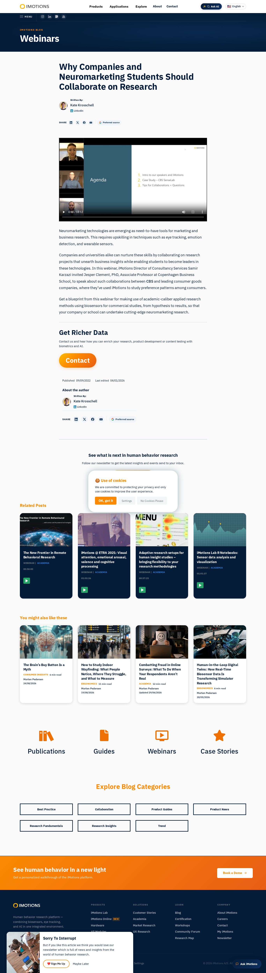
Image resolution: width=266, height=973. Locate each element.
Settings (127, 500)
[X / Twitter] (57, 17)
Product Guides (161, 809)
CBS (149, 281)
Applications (119, 6)
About (157, 6)
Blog (178, 912)
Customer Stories (144, 912)
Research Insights (104, 826)
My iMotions (225, 931)
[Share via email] (91, 122)
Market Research (144, 925)
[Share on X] (77, 122)
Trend (162, 826)
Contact (172, 6)
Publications (46, 751)
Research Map (184, 938)
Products (96, 6)
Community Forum (187, 931)
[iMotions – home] (27, 905)
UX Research (141, 931)
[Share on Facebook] (84, 122)
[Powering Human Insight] (34, 6)
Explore (141, 6)
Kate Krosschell (82, 105)
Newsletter (224, 938)
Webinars (162, 751)
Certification (183, 919)
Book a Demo (232, 873)
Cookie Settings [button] (134, 963)
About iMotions (227, 912)
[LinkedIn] (50, 17)
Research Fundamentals (46, 826)
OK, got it (106, 500)
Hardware (97, 925)
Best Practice (46, 809)
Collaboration (104, 809)
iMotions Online (105, 919)
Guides (104, 751)
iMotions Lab (99, 912)
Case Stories (219, 751)
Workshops (182, 925)
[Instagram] (43, 17)
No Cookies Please (152, 500)
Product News (219, 809)
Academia (139, 919)
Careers (222, 919)
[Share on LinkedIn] (71, 122)
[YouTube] (64, 17)
